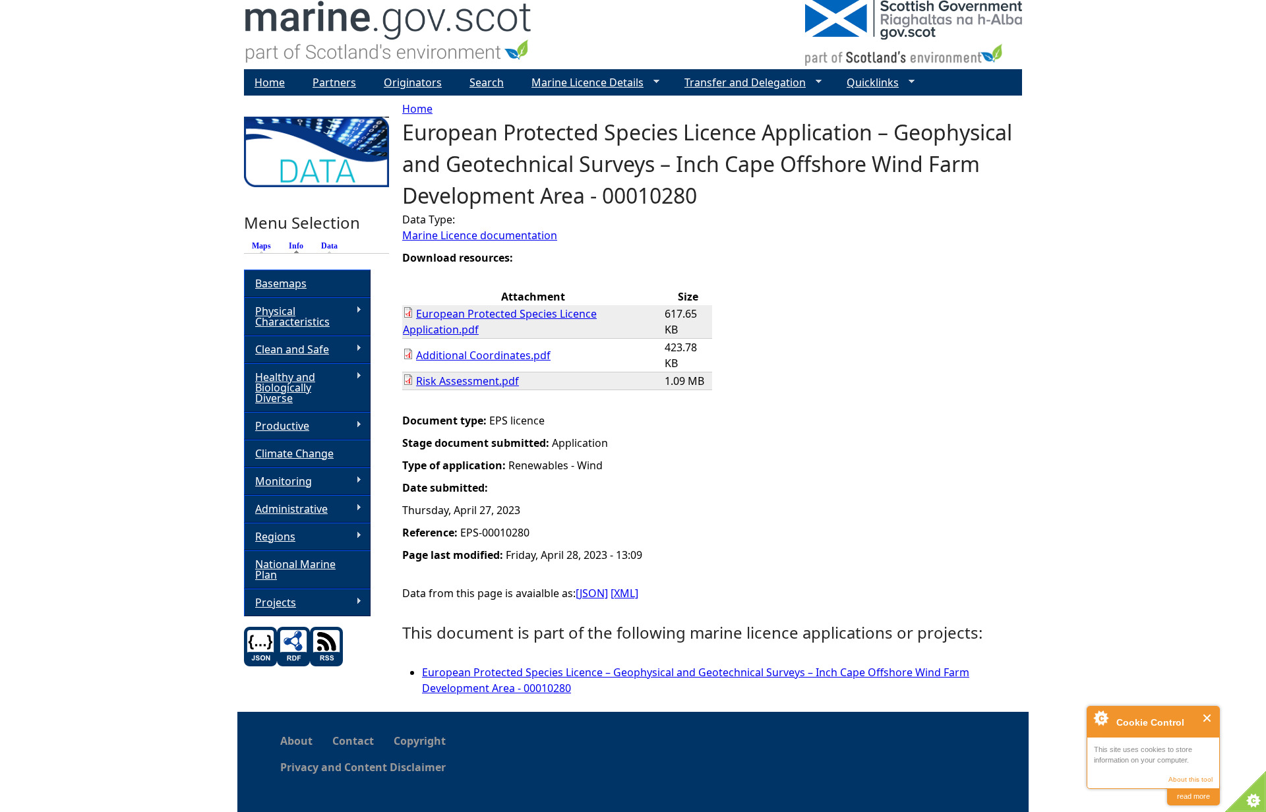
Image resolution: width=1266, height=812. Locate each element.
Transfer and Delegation (740, 82)
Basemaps (281, 283)
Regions (269, 536)
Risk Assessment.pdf (467, 381)
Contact (353, 741)
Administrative (286, 509)
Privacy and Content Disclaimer (363, 767)
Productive (276, 426)
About (296, 741)
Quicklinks (867, 82)
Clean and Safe (286, 349)
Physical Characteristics (287, 316)
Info (299, 245)
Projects (270, 602)
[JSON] (592, 593)
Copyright (420, 741)
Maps (261, 245)
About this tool (1190, 779)
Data (329, 245)
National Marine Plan (295, 569)
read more (1193, 796)
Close (1207, 718)
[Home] (388, 34)
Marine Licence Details (582, 82)
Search (486, 82)
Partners (334, 82)
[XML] (624, 593)
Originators (413, 82)
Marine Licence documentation (479, 235)
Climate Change (294, 453)
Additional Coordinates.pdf (483, 355)
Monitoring (278, 481)
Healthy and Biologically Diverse (279, 387)
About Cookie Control (1100, 718)
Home (417, 109)
